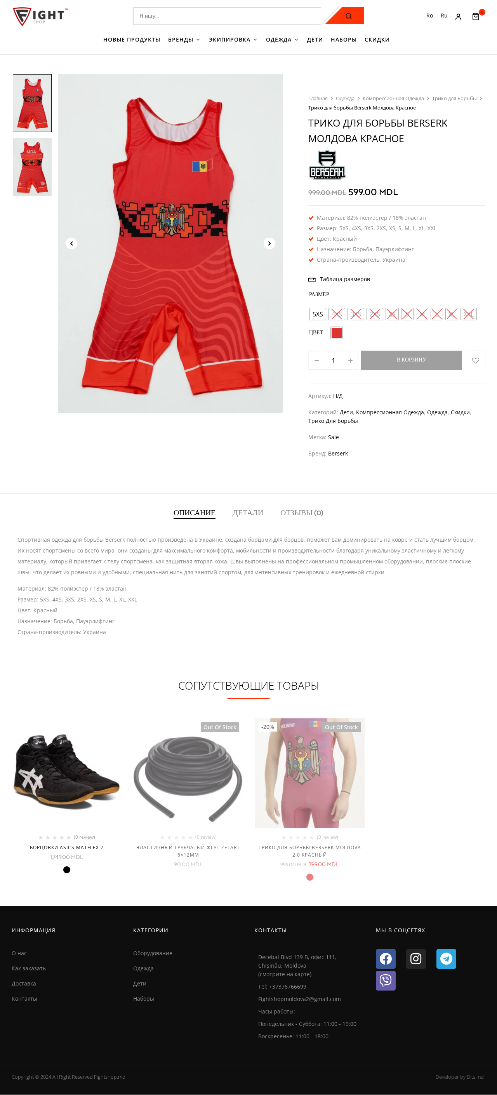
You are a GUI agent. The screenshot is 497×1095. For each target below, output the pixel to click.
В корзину (411, 360)
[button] (478, 16)
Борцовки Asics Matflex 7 (67, 847)
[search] (344, 15)
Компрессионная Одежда (393, 98)
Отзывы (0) (301, 513)
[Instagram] (416, 959)
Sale (333, 437)
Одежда (345, 98)
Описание (194, 513)
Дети (346, 412)
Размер (319, 295)
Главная (318, 98)
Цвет (316, 333)
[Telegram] (446, 959)
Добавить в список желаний (475, 360)
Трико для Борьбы (454, 98)
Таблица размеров (345, 279)
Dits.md (475, 1076)
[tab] (194, 514)
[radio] (318, 314)
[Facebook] (386, 959)
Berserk (338, 453)
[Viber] (386, 981)
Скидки (460, 412)
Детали (248, 513)
